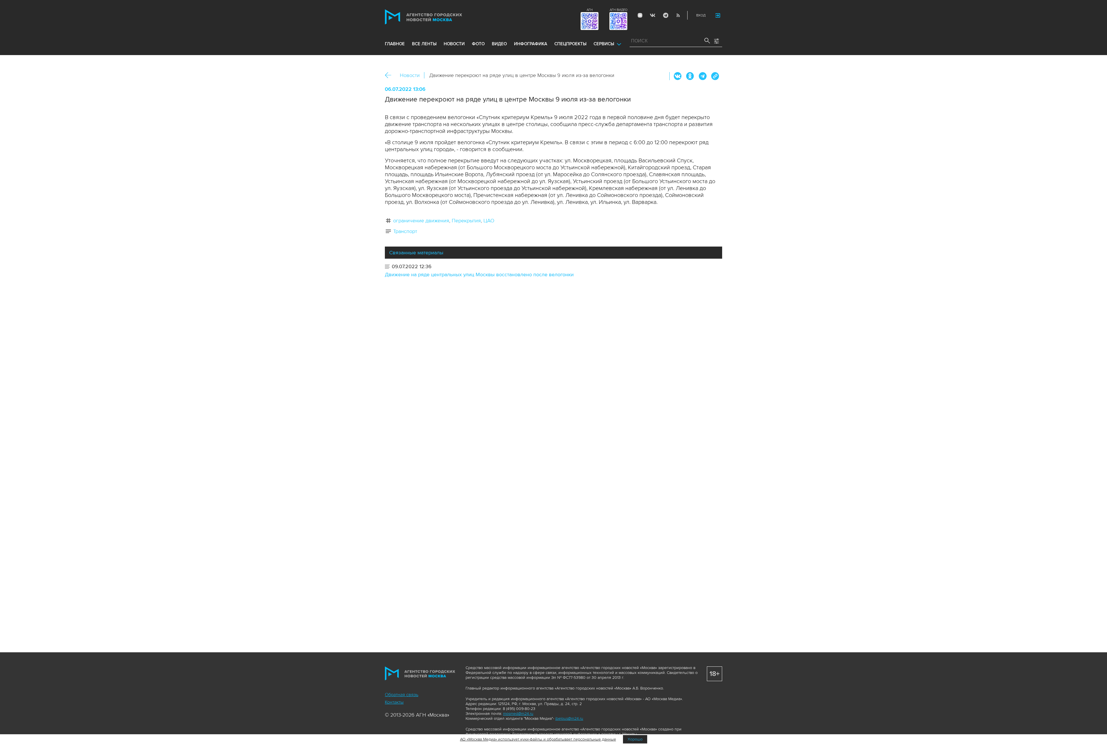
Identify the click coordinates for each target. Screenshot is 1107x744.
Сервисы (604, 43)
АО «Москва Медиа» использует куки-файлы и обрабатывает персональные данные (538, 739)
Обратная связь (401, 695)
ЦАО (488, 220)
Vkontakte (652, 15)
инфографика (530, 43)
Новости (410, 75)
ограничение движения (421, 220)
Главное (395, 43)
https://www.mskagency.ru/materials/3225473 (715, 76)
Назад (390, 75)
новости (454, 43)
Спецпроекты (570, 43)
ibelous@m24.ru (569, 718)
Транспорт (405, 231)
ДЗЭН (640, 15)
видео (499, 43)
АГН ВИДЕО (618, 10)
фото (478, 43)
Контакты (394, 702)
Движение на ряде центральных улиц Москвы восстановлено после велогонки (479, 274)
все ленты (424, 43)
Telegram (665, 15)
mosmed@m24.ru (518, 713)
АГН (590, 10)
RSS (678, 15)
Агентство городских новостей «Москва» (434, 17)
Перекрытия (466, 220)
